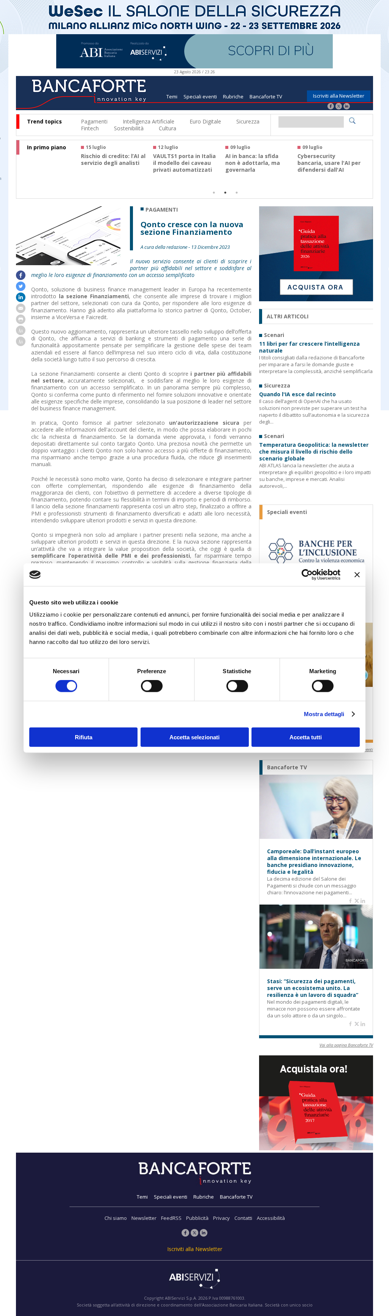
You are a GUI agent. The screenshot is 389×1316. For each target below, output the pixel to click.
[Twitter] (338, 107)
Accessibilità (271, 1218)
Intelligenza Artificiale (148, 121)
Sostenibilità (129, 128)
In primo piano (46, 147)
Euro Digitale (205, 121)
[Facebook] (330, 107)
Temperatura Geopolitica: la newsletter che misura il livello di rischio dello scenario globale (313, 451)
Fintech (90, 128)
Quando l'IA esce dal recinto (297, 394)
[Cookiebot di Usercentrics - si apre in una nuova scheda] (307, 574)
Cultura (167, 128)
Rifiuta (83, 737)
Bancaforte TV (266, 96)
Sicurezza (247, 121)
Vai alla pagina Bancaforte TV (346, 1045)
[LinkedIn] (346, 107)
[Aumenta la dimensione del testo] (20, 333)
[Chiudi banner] (357, 574)
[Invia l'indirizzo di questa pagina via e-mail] (20, 311)
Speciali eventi (200, 96)
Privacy (221, 1218)
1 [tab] (214, 192)
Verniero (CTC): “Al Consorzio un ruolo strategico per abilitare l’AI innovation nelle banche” (185, 170)
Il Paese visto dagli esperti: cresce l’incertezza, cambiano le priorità (328, 166)
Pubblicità (197, 1218)
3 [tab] (236, 192)
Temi (171, 96)
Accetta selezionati (194, 737)
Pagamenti (94, 121)
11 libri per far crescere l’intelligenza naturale (309, 347)
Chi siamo (115, 1218)
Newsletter (144, 1218)
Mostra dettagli (324, 714)
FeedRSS (171, 1218)
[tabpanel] (117, 162)
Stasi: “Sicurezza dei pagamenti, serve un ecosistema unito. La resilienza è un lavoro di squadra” (312, 988)
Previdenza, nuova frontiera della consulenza (250, 163)
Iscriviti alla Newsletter (338, 95)
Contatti (243, 1218)
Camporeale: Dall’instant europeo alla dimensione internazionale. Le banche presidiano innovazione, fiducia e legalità (314, 861)
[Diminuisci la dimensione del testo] (20, 344)
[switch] (152, 686)
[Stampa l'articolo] (20, 322)
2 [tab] (225, 192)
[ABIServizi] (194, 1279)
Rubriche (233, 96)
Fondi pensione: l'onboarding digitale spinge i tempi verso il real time (111, 166)
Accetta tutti (305, 737)
